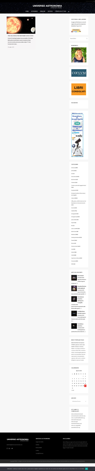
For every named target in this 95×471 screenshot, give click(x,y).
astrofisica (82, 348)
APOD (72, 170)
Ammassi (73, 167)
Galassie (73, 198)
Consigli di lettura (39, 453)
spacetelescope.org (75, 427)
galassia (77, 344)
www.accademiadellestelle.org (78, 417)
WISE (72, 264)
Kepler (72, 222)
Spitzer (72, 252)
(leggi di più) (79, 26)
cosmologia (77, 348)
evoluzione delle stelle (75, 350)
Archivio (37, 444)
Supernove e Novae (75, 258)
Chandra (73, 182)
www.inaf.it (73, 419)
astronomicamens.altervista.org (78, 415)
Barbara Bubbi (39, 447)
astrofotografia (78, 352)
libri (72, 225)
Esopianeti (73, 190)
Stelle (72, 255)
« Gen (72, 390)
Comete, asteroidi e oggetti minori (78, 185)
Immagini (73, 213)
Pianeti (72, 240)
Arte (72, 173)
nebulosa (77, 346)
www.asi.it (79, 419)
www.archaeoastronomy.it (77, 414)
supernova (78, 360)
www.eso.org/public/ (76, 425)
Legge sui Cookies (39, 441)
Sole (72, 249)
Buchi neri (73, 179)
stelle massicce (78, 358)
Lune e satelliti (74, 228)
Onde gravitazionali (75, 237)
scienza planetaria (80, 356)
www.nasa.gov (74, 421)
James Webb (74, 219)
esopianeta (73, 358)
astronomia (74, 342)
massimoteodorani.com (76, 423)
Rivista (72, 243)
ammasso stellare (77, 354)
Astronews (73, 176)
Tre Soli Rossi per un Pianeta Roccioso (20, 35)
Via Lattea (73, 261)
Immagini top (74, 216)
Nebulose (73, 234)
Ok (86, 468)
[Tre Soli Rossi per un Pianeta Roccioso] (21, 25)
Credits (37, 450)
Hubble (72, 210)
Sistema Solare (74, 246)
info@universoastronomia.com (15, 444)
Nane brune (73, 231)
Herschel (73, 207)
